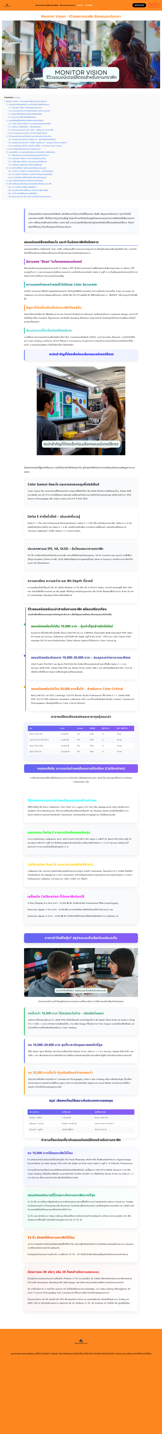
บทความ (80, 5)
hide (17, 97)
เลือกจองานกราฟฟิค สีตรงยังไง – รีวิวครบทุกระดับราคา (55, 5)
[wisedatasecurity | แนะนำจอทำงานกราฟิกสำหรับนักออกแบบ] (17, 5)
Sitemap (89, 5)
